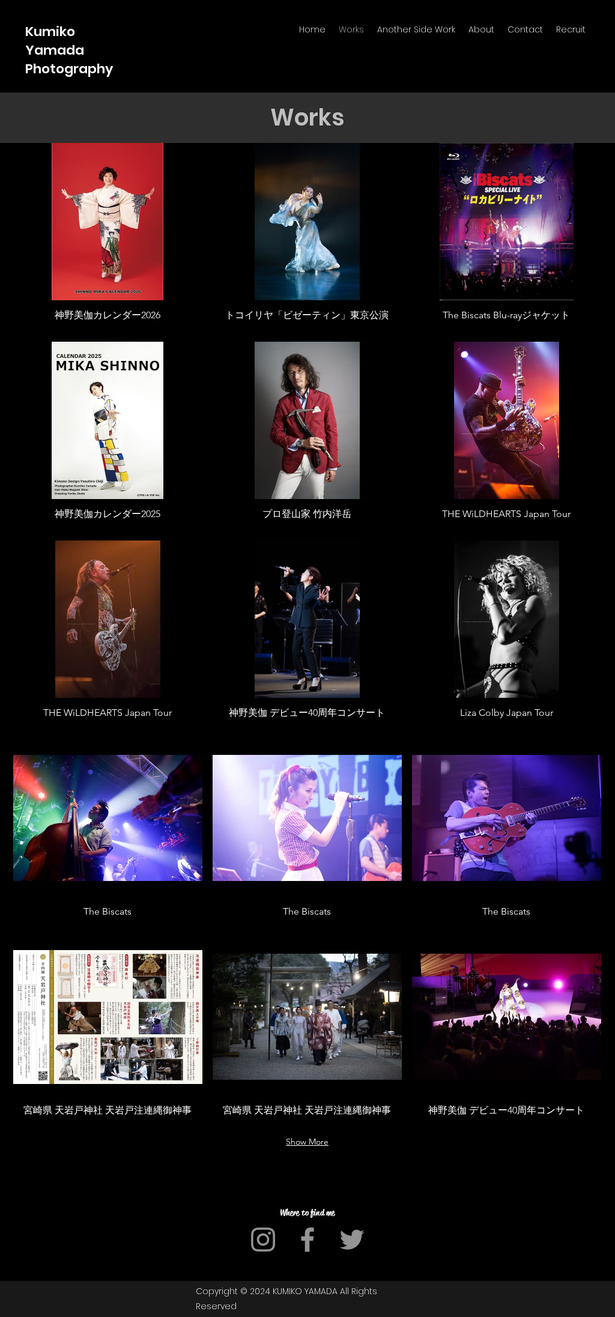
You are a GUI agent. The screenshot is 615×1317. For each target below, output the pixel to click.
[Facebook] (307, 1239)
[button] (107, 237)
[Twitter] (352, 1239)
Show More (307, 1141)
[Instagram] (263, 1239)
